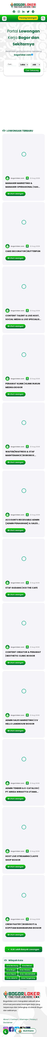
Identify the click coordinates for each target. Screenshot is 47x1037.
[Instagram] (19, 12)
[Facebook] (14, 12)
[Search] (43, 18)
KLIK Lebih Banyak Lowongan (25, 949)
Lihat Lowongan (16, 194)
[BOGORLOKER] (23, 7)
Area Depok (11, 974)
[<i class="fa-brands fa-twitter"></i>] (28, 12)
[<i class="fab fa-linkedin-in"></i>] (23, 12)
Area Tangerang (28, 978)
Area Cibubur (25, 970)
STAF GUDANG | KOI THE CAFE (21, 587)
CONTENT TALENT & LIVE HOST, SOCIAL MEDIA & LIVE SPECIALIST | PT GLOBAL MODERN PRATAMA (23, 319)
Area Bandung (12, 966)
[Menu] (4, 18)
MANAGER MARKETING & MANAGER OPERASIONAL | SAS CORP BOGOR (21, 187)
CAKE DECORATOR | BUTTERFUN (22, 251)
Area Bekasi (27, 966)
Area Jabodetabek (27, 974)
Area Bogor (11, 970)
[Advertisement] (23, 101)
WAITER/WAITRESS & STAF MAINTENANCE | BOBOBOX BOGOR (19, 455)
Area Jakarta (12, 978)
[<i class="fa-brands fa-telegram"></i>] (33, 12)
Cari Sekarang (32, 70)
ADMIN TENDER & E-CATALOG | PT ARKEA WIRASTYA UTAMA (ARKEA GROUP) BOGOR (22, 792)
